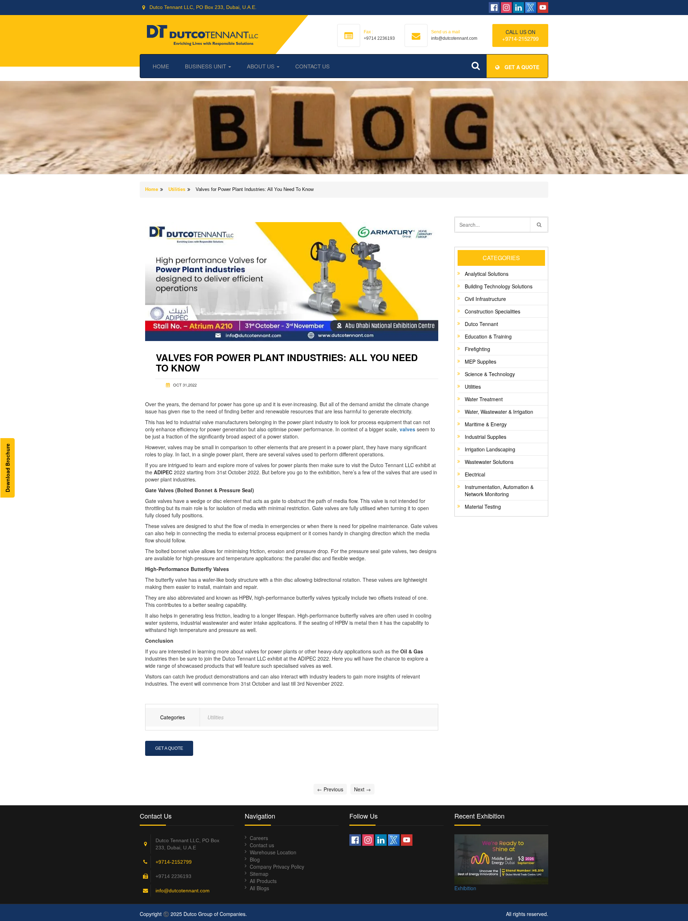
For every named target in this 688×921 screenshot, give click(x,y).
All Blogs (259, 888)
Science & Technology (490, 374)
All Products (263, 880)
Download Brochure (7, 467)
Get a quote (521, 67)
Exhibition (465, 888)
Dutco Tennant (481, 323)
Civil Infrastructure (485, 298)
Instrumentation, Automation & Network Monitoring (499, 490)
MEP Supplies (480, 361)
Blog (255, 859)
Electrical (475, 474)
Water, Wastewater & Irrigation (499, 411)
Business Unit (206, 66)
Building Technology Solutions (498, 286)
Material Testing (483, 506)
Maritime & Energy (486, 424)
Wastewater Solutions (489, 461)
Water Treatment (484, 399)
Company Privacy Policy (277, 866)
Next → (362, 789)
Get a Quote (169, 748)
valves (407, 429)
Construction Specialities (492, 311)
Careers (259, 837)
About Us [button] (261, 66)
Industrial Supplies (485, 436)
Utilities (176, 189)
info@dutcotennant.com (183, 890)
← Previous (330, 789)
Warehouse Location (273, 852)
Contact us (262, 845)
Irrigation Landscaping (490, 449)
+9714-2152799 (520, 38)
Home (161, 66)
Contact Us (312, 66)
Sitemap (259, 873)
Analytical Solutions (486, 273)
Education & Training (488, 336)
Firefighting (477, 348)
